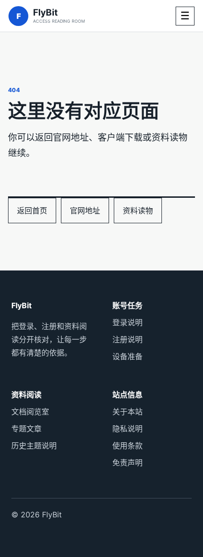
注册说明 (127, 339)
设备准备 (127, 356)
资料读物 (138, 210)
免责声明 (127, 462)
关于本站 (127, 411)
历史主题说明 (34, 445)
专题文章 (26, 428)
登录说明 (127, 322)
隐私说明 (127, 428)
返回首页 (32, 210)
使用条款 (127, 445)
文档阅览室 (30, 411)
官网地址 (85, 210)
